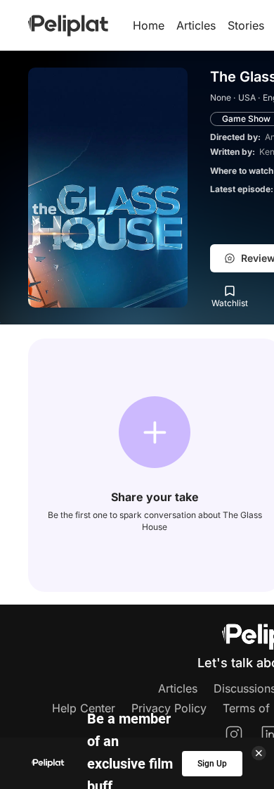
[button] (154, 432)
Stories (246, 25)
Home (148, 25)
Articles (196, 25)
